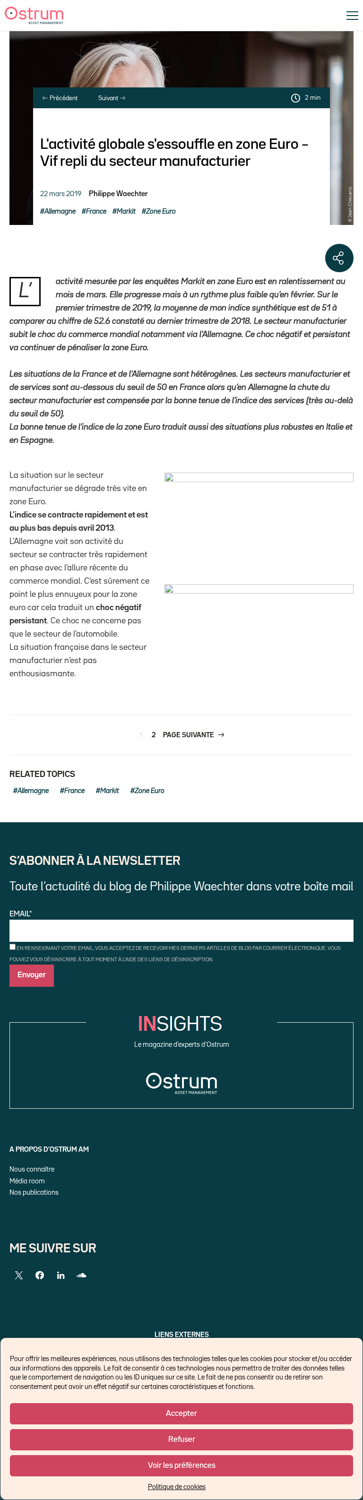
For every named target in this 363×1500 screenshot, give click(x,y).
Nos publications (34, 1193)
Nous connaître (31, 1169)
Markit (126, 211)
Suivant (109, 98)
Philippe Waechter (118, 194)
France (96, 211)
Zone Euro (161, 211)
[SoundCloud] (81, 1275)
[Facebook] (40, 1275)
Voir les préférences (182, 1465)
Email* (20, 914)
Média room (27, 1181)
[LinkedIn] (60, 1275)
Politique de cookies (177, 1487)
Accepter (181, 1413)
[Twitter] (19, 1275)
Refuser (181, 1439)
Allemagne (60, 211)
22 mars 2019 (60, 194)
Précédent (63, 98)
